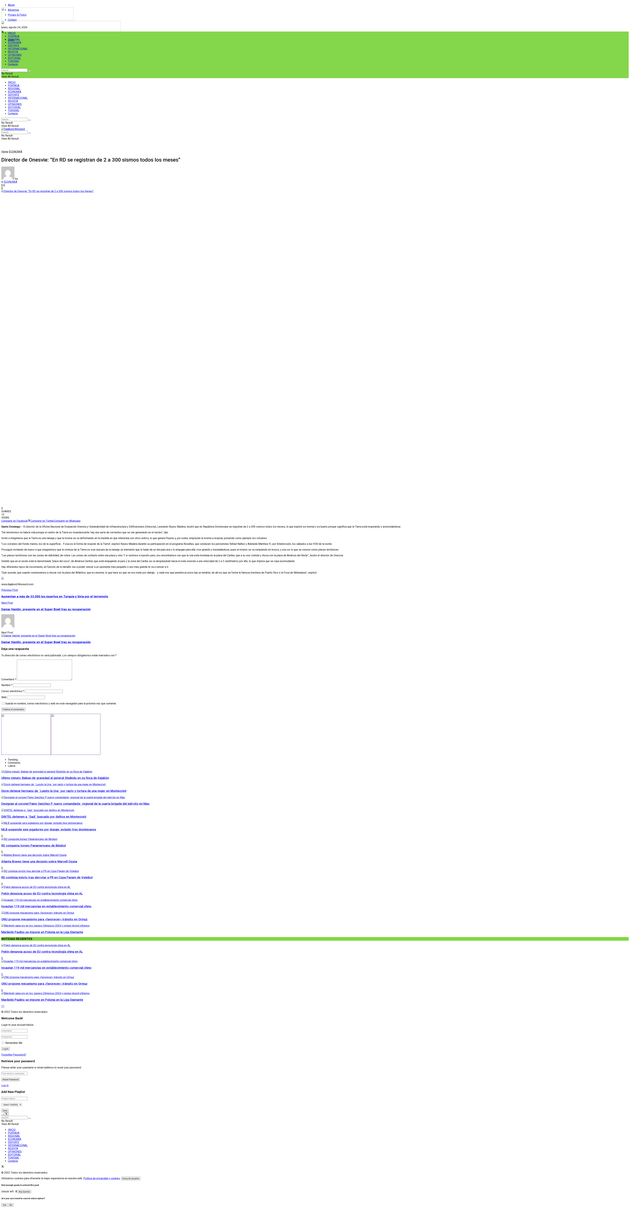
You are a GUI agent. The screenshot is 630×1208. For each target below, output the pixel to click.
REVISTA (13, 51)
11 (2, 1006)
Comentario (8, 679)
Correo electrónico (12, 691)
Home (4, 151)
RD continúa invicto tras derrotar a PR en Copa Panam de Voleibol (47, 877)
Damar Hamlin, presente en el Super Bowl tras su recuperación (46, 642)
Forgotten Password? (13, 1054)
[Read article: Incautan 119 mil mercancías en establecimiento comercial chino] (315, 961)
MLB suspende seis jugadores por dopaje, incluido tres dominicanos (48, 829)
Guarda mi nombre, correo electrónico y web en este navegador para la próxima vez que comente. (60, 703)
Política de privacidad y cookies (101, 1178)
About (11, 5)
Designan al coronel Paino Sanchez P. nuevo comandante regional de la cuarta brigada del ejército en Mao (75, 804)
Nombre (6, 685)
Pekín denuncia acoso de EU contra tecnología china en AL (42, 893)
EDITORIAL (14, 58)
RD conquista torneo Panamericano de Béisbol (33, 845)
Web (4, 697)
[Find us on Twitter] (2, 1166)
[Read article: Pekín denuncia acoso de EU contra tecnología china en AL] (315, 945)
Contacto (13, 64)
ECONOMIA (14, 42)
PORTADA (13, 36)
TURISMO (13, 61)
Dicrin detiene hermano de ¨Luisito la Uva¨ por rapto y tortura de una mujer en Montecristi (63, 791)
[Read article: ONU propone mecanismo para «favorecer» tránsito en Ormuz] (315, 977)
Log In (5, 1085)
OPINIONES (15, 54)
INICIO (12, 33)
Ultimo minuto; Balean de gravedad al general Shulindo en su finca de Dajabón (55, 778)
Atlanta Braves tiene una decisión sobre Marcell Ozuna (39, 861)
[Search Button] (29, 70)
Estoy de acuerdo (130, 1178)
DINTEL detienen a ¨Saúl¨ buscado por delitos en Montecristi (43, 817)
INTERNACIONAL (18, 48)
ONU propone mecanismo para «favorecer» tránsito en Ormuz (44, 919)
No (11, 1205)
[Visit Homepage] (37, 19)
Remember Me (13, 1042)
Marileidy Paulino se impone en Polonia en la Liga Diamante (42, 932)
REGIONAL (14, 39)
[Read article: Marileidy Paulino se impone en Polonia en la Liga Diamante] (315, 993)
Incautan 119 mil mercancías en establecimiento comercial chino (46, 906)
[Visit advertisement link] (61, 34)
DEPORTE (13, 45)
